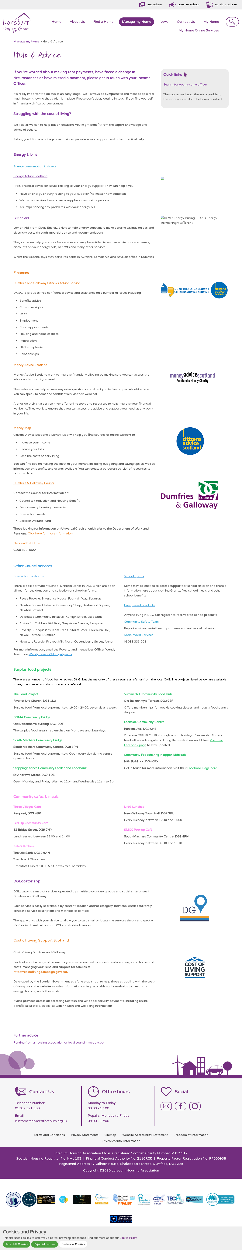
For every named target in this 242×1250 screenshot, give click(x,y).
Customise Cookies (73, 1243)
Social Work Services (138, 635)
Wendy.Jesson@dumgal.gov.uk (50, 654)
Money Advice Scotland (30, 365)
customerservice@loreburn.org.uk (41, 1121)
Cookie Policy (128, 1237)
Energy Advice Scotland (30, 176)
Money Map (22, 428)
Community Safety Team (141, 622)
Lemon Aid (21, 218)
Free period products (139, 605)
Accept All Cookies (17, 1243)
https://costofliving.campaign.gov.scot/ (40, 972)
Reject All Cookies (44, 1243)
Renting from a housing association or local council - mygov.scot (58, 1042)
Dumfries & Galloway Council (33, 483)
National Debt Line (26, 543)
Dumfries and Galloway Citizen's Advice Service (46, 283)
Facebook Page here (202, 768)
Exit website (155, 4)
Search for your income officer (185, 84)
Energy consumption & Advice (35, 166)
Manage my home (26, 41)
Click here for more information (50, 533)
